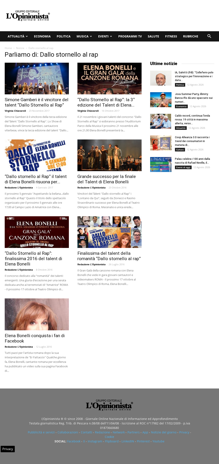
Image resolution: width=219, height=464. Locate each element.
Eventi (103, 36)
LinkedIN (127, 441)
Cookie (109, 437)
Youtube (158, 441)
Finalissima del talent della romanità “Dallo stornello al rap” (109, 256)
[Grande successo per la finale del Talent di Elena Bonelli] (109, 155)
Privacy (184, 432)
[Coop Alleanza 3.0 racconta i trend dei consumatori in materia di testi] (161, 142)
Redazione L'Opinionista (19, 187)
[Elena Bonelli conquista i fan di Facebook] (37, 314)
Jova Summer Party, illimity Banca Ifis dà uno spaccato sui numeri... (194, 98)
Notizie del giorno (163, 432)
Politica (64, 36)
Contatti (86, 432)
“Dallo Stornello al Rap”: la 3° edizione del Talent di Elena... (106, 102)
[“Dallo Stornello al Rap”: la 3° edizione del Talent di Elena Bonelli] (109, 78)
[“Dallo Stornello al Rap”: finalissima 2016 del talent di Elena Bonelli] (37, 232)
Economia (42, 36)
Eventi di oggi (183, 167)
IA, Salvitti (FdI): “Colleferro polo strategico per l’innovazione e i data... (194, 76)
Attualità (16, 36)
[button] (209, 37)
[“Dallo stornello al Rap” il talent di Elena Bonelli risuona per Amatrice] (37, 155)
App (145, 432)
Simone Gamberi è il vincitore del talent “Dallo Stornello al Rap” (36, 102)
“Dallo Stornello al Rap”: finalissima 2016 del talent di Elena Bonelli (33, 259)
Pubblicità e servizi (41, 432)
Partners (133, 432)
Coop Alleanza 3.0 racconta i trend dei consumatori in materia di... (192, 141)
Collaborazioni (68, 432)
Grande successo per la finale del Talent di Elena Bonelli (106, 179)
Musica (83, 36)
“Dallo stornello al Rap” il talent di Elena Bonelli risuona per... (36, 179)
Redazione (102, 432)
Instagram (95, 441)
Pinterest (143, 441)
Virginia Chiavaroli (15, 110)
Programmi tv (130, 36)
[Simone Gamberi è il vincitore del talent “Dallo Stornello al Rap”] (37, 78)
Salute (153, 36)
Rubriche (190, 36)
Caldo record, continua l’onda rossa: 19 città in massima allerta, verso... (192, 119)
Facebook (73, 441)
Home (8, 48)
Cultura (180, 149)
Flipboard (112, 441)
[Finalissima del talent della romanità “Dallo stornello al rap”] (109, 232)
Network (119, 432)
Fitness (171, 36)
